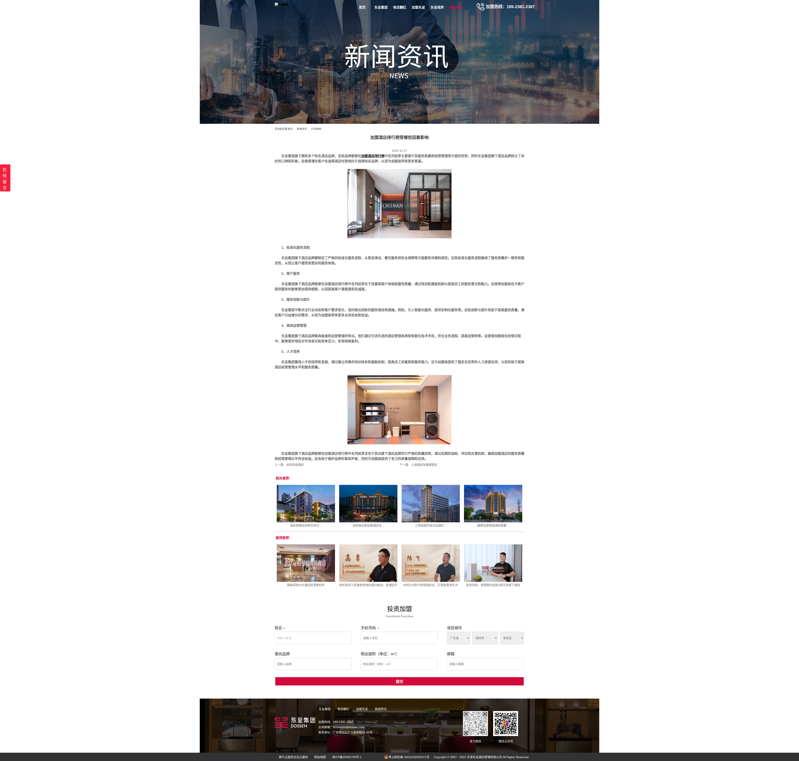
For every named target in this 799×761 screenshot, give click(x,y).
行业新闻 (316, 129)
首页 (362, 7)
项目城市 (454, 628)
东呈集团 (381, 7)
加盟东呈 (418, 7)
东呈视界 (437, 7)
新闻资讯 (456, 7)
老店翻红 (399, 7)
